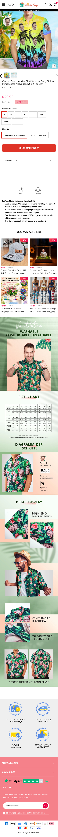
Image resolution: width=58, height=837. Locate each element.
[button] (7, 44)
